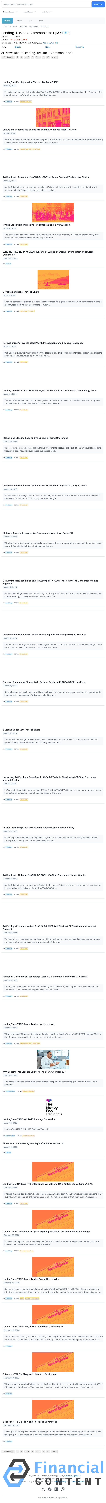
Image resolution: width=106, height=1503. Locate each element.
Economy (31, 311)
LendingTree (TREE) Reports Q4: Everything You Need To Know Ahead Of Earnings (46, 1231)
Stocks (19, 21)
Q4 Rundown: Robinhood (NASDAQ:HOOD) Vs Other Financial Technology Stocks (46, 177)
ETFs (30, 21)
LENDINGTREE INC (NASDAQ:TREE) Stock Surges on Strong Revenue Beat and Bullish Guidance (48, 253)
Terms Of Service (78, 1481)
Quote (18, 47)
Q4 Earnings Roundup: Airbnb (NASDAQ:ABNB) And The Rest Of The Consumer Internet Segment (49, 927)
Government (36, 149)
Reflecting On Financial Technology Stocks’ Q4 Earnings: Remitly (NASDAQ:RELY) (45, 976)
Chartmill (8, 264)
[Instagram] (63, 1489)
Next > (54, 57)
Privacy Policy (60, 1481)
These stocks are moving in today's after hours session (33, 1143)
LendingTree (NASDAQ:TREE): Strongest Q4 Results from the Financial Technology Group (50, 390)
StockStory (9, 101)
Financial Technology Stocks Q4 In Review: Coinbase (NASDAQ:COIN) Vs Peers (44, 682)
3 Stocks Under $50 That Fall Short (21, 729)
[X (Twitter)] (43, 1489)
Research (79, 47)
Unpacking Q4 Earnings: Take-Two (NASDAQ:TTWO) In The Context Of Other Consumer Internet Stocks (49, 778)
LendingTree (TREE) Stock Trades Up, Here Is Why (29, 1024)
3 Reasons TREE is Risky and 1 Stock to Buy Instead (30, 1374)
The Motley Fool (10, 1091)
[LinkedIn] (56, 1489)
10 (48, 57)
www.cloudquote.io (72, 1475)
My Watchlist (28, 12)
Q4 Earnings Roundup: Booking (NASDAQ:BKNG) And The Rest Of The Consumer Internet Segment (50, 582)
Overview (7, 26)
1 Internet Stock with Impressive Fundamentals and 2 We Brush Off (38, 533)
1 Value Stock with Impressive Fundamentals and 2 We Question (36, 224)
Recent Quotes (8, 12)
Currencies (23, 26)
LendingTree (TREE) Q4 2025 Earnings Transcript (30, 1119)
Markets (7, 21)
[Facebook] (50, 1489)
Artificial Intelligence (25, 101)
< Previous (6, 57)
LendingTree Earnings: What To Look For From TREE (30, 82)
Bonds (22, 1298)
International (34, 26)
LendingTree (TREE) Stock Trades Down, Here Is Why (31, 1279)
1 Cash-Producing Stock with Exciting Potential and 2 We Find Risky (38, 827)
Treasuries (44, 26)
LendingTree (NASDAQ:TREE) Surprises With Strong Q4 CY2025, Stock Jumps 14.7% (48, 1184)
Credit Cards (23, 196)
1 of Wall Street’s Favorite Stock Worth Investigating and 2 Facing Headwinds (43, 343)
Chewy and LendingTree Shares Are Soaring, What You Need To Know (39, 129)
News (15, 26)
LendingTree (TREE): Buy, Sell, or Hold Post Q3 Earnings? (33, 1326)
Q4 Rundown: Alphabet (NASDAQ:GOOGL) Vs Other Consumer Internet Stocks (44, 875)
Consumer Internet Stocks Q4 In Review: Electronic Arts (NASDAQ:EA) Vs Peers (45, 485)
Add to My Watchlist (50, 43)
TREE (65, 32)
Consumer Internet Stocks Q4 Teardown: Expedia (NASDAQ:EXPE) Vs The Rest (44, 634)
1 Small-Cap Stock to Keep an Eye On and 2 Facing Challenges (35, 438)
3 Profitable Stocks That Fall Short (21, 291)
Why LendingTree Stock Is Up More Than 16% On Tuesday (35, 1071)
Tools (41, 21)
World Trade (36, 1043)
